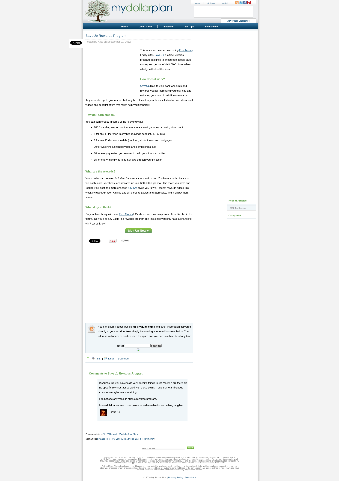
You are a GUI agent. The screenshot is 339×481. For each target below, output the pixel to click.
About (197, 3)
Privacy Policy (175, 477)
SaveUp (159, 55)
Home (124, 26)
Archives (211, 3)
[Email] (105, 358)
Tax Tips (189, 26)
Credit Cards (145, 26)
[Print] (93, 358)
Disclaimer (190, 477)
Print (98, 359)
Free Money (211, 26)
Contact (225, 3)
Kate (100, 41)
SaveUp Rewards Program (105, 36)
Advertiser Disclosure (238, 21)
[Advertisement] (111, 70)
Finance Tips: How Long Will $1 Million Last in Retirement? (125, 439)
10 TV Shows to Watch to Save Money (121, 434)
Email (111, 359)
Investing (168, 26)
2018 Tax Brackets (238, 208)
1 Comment (123, 359)
